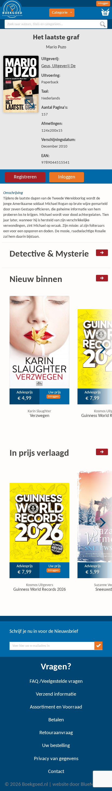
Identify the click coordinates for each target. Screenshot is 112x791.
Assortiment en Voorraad (56, 707)
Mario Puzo (56, 47)
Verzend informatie (56, 694)
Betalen (56, 720)
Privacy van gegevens (56, 758)
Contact (56, 771)
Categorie (59, 13)
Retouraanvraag (56, 733)
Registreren (25, 177)
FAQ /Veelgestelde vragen (56, 681)
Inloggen (103, 3)
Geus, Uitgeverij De (58, 66)
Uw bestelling (56, 745)
